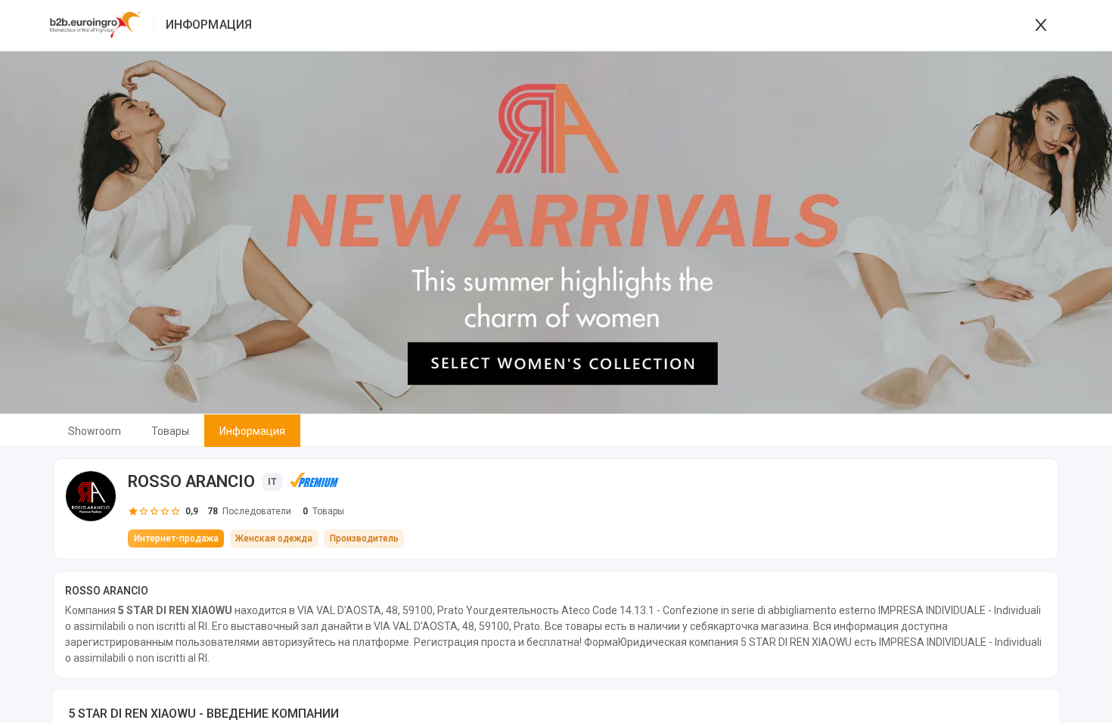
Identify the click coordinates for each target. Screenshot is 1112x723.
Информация (252, 431)
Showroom (94, 431)
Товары (170, 431)
